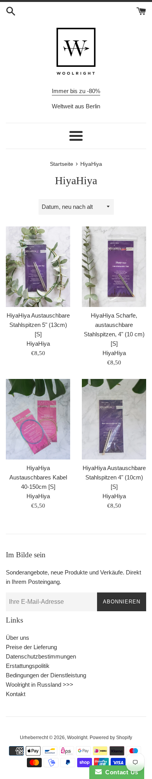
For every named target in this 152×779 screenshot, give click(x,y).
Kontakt (15, 694)
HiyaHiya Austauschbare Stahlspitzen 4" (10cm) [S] (114, 477)
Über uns (17, 637)
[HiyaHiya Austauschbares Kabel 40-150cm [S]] (38, 419)
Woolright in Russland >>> (39, 684)
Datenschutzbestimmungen (41, 656)
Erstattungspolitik (27, 665)
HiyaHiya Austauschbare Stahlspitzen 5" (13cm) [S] (38, 324)
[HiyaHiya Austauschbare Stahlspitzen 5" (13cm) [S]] (38, 266)
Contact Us (120, 772)
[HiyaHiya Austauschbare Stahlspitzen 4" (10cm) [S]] (114, 419)
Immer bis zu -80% (76, 91)
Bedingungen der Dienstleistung (46, 675)
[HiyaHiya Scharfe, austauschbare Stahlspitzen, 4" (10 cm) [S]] (114, 266)
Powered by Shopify (111, 737)
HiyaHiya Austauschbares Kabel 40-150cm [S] (38, 477)
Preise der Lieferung (31, 647)
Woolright (77, 737)
